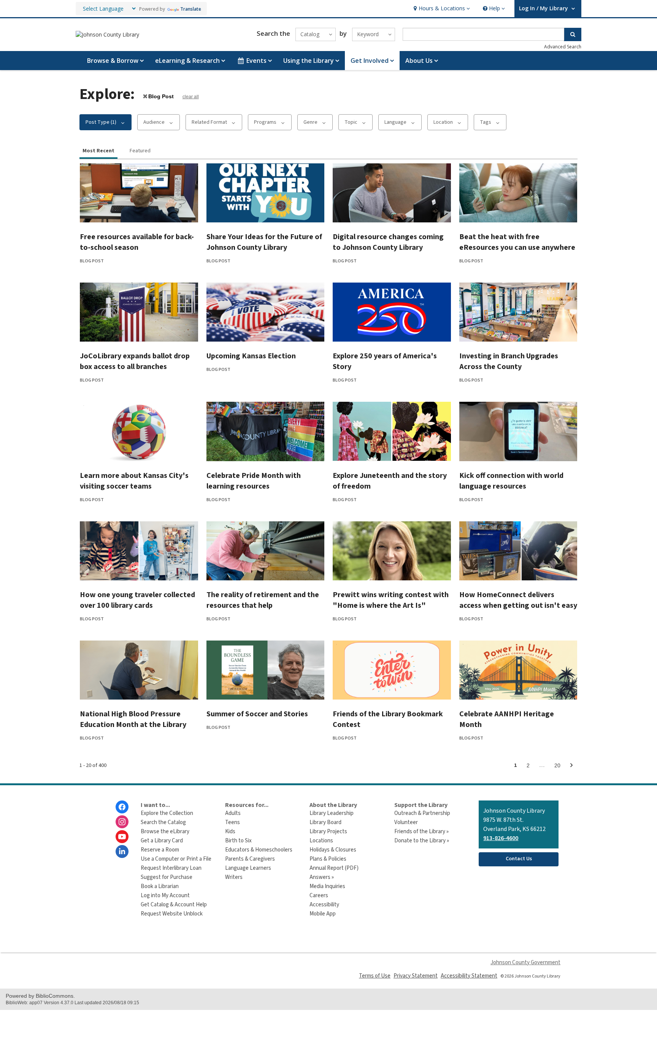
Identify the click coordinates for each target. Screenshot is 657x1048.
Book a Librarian (160, 886)
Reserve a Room (160, 850)
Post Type (101, 122)
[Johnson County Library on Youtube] (122, 836)
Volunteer (406, 822)
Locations (321, 841)
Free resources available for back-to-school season (137, 242)
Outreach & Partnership (422, 813)
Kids (230, 832)
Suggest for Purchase (166, 877)
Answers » (321, 877)
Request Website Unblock (172, 914)
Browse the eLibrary (165, 832)
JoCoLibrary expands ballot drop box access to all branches (135, 361)
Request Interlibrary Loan (171, 868)
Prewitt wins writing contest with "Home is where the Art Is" (391, 600)
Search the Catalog (163, 822)
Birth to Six (238, 841)
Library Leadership (331, 813)
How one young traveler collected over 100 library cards (137, 600)
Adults (233, 813)
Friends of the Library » (421, 832)
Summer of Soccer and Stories (257, 714)
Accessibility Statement (469, 976)
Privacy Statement (416, 976)
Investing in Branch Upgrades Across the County (508, 361)
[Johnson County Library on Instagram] (122, 821)
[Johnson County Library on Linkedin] (122, 851)
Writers (234, 877)
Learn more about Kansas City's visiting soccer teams (134, 481)
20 (559, 767)
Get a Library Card (162, 841)
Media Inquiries (327, 886)
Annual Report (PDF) (334, 868)
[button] (440, 8)
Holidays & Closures (332, 850)
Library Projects (328, 832)
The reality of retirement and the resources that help (262, 600)
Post (161, 96)
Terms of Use (374, 976)
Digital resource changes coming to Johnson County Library (388, 242)
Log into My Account (165, 895)
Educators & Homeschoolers (258, 850)
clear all (190, 96)
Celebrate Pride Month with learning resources (253, 481)
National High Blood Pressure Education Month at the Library (133, 719)
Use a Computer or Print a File (176, 859)
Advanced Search (562, 46)
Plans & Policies (327, 859)
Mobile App (322, 914)
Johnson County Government (525, 963)
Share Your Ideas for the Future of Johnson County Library (264, 242)
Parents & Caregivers (250, 859)
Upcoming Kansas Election (251, 356)
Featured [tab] (140, 151)
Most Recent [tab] (98, 151)
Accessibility (324, 905)
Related (209, 122)
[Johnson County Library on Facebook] (122, 806)
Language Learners (248, 868)
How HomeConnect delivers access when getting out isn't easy (518, 600)
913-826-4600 (500, 838)
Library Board (325, 822)
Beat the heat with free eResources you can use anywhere (517, 242)
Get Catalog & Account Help (174, 905)
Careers (318, 895)
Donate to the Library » (421, 841)
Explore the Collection (167, 813)
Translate (190, 9)
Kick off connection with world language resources (511, 481)
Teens (232, 822)
